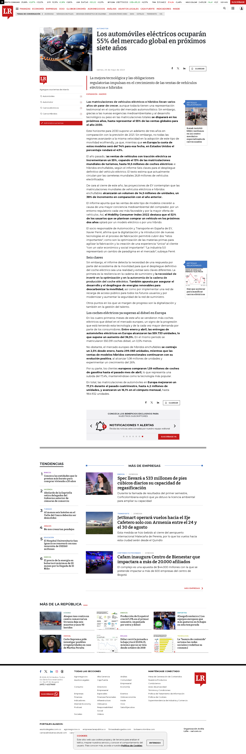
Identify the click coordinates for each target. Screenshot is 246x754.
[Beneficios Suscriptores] (233, 8)
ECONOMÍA (38, 9)
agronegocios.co (72, 729)
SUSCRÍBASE (238, 2)
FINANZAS (25, 9)
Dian (132, 14)
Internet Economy (82, 704)
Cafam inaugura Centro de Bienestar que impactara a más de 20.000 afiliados (158, 559)
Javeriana (49, 14)
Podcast (78, 707)
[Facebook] (172, 68)
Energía (47, 557)
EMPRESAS (51, 9)
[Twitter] (178, 68)
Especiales (102, 693)
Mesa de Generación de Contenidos (165, 676)
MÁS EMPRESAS (192, 588)
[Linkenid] (52, 672)
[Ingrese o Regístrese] (241, 8)
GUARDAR (199, 69)
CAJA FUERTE (148, 9)
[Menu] (17, 9)
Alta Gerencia (103, 676)
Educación (49, 537)
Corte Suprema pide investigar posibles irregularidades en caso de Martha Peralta (77, 643)
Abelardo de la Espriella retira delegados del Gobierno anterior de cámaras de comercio (58, 496)
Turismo (48, 509)
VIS (161, 14)
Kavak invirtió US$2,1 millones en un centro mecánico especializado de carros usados (196, 135)
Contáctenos (154, 683)
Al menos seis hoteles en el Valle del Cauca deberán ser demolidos (60, 515)
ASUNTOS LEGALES (128, 9)
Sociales (78, 714)
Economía (125, 687)
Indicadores (79, 700)
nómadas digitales (65, 14)
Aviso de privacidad (157, 687)
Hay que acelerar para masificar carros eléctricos (196, 292)
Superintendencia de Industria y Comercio (168, 700)
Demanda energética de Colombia (91, 14)
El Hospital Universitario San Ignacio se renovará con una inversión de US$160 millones (61, 544)
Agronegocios (80, 676)
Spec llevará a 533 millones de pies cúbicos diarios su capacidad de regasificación (152, 483)
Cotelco (140, 14)
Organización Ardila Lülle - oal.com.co (194, 730)
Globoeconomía (128, 697)
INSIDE (176, 9)
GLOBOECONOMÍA (76, 9)
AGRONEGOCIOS (96, 9)
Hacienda (48, 489)
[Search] (224, 8)
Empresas (78, 693)
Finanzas (78, 697)
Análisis (47, 526)
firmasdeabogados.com (119, 729)
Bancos (47, 473)
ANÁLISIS (111, 9)
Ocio (122, 704)
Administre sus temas (53, 123)
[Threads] (63, 672)
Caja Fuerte (102, 680)
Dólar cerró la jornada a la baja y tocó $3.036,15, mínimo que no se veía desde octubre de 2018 (134, 643)
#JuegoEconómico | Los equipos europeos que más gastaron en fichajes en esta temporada (191, 620)
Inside (123, 700)
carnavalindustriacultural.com (53, 733)
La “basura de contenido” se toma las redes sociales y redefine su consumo (191, 643)
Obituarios (102, 704)
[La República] (7, 12)
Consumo (78, 687)
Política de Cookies (131, 745)
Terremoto (152, 14)
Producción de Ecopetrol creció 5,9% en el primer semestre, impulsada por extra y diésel (134, 620)
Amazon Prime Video (118, 14)
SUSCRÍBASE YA (169, 436)
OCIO (61, 9)
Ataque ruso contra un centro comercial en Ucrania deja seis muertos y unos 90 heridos (76, 622)
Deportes (182, 613)
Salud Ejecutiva (127, 707)
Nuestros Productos (157, 680)
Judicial (67, 636)
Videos (100, 714)
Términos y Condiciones (159, 690)
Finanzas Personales (106, 697)
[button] (90, 426)
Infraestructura (103, 700)
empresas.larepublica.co (94, 729)
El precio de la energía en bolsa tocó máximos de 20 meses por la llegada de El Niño (59, 564)
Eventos (124, 693)
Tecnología (182, 636)
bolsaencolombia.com (144, 729)
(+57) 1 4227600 (47, 684)
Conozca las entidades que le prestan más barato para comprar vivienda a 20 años (60, 479)
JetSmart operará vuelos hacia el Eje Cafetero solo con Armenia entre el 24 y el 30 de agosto (157, 522)
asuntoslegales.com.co (50, 729)
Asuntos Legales (81, 680)
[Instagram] (58, 672)
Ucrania (67, 613)
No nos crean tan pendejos (59, 529)
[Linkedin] (184, 68)
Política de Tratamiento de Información (166, 693)
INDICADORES (164, 9)
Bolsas (123, 636)
